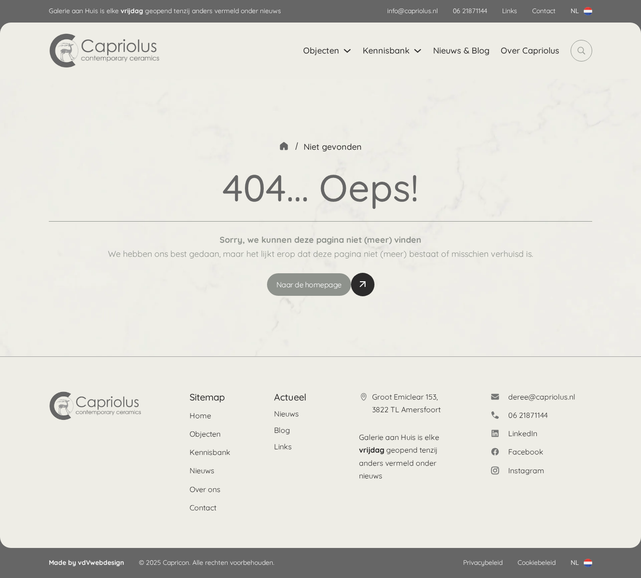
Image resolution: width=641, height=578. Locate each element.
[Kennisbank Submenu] (417, 50)
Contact (544, 11)
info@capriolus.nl (412, 11)
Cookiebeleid (537, 562)
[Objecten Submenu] (347, 50)
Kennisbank (386, 50)
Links (509, 11)
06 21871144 (470, 11)
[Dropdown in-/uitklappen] (588, 11)
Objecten (321, 50)
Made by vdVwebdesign (86, 562)
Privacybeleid (483, 562)
